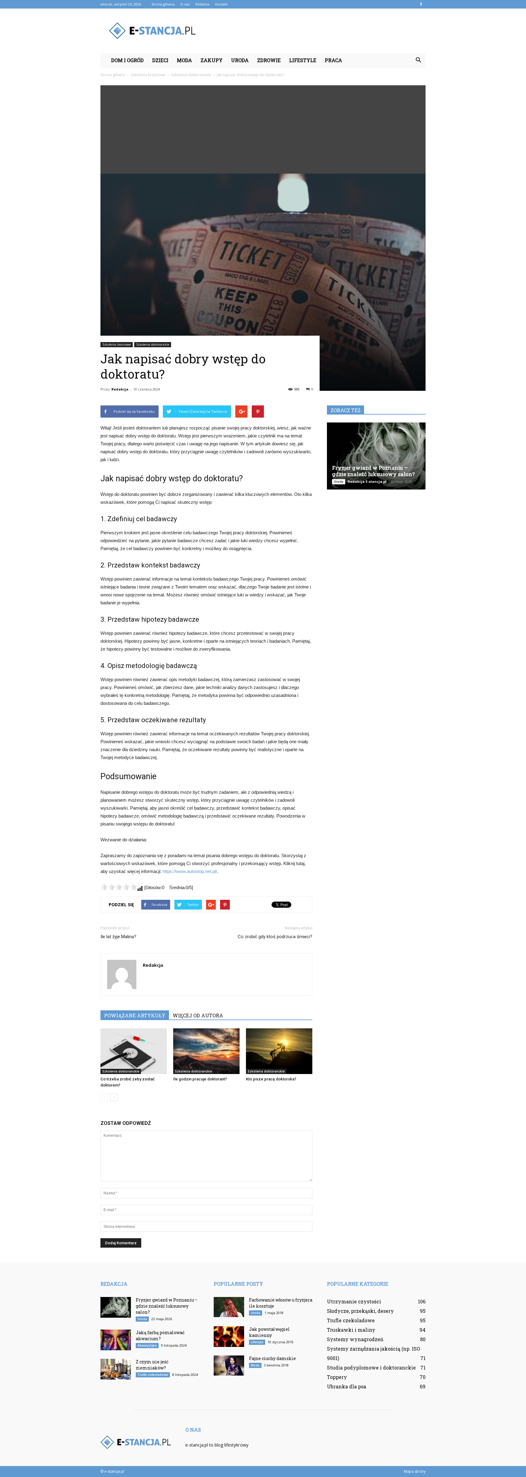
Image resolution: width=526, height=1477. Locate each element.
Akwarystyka (147, 1345)
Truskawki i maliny (351, 1330)
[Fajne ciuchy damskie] (229, 1365)
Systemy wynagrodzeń (355, 1339)
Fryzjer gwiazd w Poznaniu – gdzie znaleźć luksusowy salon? (373, 471)
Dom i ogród (127, 60)
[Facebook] (421, 4)
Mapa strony (415, 1471)
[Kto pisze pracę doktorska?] (279, 1051)
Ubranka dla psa (346, 1386)
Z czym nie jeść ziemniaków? (152, 1365)
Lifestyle (302, 60)
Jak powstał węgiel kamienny (269, 1332)
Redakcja (119, 389)
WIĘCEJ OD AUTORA (198, 1015)
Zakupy (212, 60)
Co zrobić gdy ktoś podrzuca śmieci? (275, 936)
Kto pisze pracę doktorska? (271, 1079)
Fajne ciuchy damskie (272, 1358)
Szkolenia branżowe (116, 344)
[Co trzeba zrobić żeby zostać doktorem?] (133, 1051)
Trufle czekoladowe (153, 1375)
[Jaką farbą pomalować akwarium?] (115, 1340)
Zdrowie (269, 60)
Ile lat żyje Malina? (118, 936)
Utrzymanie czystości (354, 1301)
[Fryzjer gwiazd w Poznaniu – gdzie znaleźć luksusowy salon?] (376, 455)
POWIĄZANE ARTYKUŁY (134, 1015)
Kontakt (221, 4)
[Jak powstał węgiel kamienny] (229, 1336)
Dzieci (160, 60)
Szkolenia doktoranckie (152, 344)
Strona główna (163, 4)
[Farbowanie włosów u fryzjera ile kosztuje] (229, 1307)
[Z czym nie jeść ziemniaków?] (115, 1369)
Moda (184, 60)
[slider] (118, 887)
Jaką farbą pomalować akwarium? (160, 1335)
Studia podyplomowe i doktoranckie (371, 1367)
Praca (333, 60)
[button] (418, 60)
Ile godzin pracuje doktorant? (200, 1079)
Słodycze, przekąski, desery (360, 1311)
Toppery (337, 1377)
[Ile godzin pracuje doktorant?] (206, 1051)
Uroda (240, 60)
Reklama (202, 4)
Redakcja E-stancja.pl (367, 481)
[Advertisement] (263, 128)
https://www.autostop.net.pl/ (190, 871)
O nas (185, 4)
